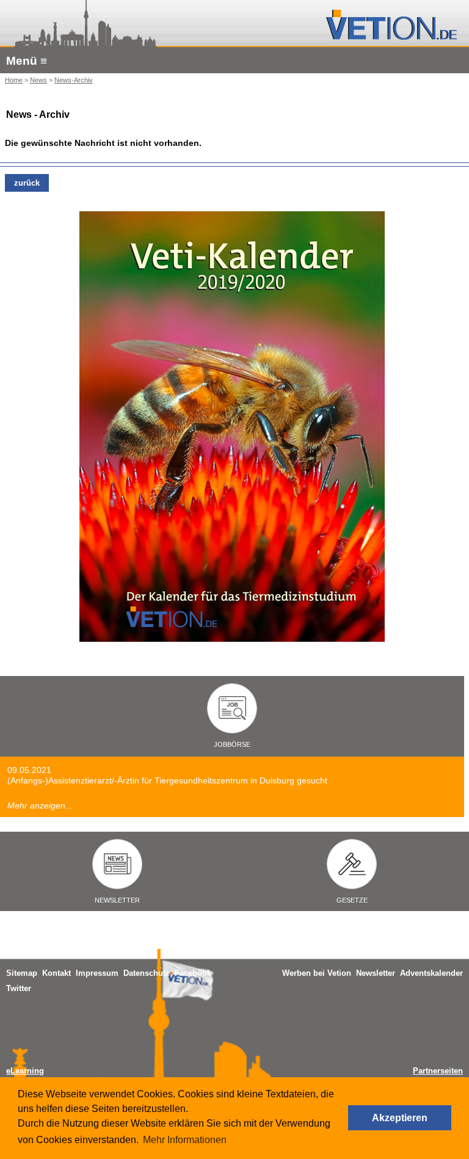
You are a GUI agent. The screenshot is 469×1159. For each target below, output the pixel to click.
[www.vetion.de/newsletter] (117, 872)
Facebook (193, 973)
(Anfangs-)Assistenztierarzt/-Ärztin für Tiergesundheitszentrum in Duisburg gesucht (167, 780)
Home (14, 80)
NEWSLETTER (117, 900)
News (38, 80)
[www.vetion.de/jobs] (232, 717)
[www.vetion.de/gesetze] (352, 872)
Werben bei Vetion (316, 973)
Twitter (18, 988)
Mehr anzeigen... (40, 805)
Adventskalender (431, 973)
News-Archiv (73, 80)
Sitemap (21, 973)
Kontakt (56, 973)
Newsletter (375, 973)
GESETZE (352, 900)
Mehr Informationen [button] (185, 1140)
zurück (27, 182)
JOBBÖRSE (232, 744)
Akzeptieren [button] (399, 1118)
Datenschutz (146, 973)
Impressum (97, 973)
